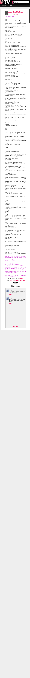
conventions (12, 280)
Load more (15, 326)
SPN (24, 280)
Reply (10, 294)
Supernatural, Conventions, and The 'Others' (15, 12)
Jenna (21, 280)
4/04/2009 (17, 290)
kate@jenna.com (19, 254)
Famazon (17, 280)
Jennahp (21, 278)
